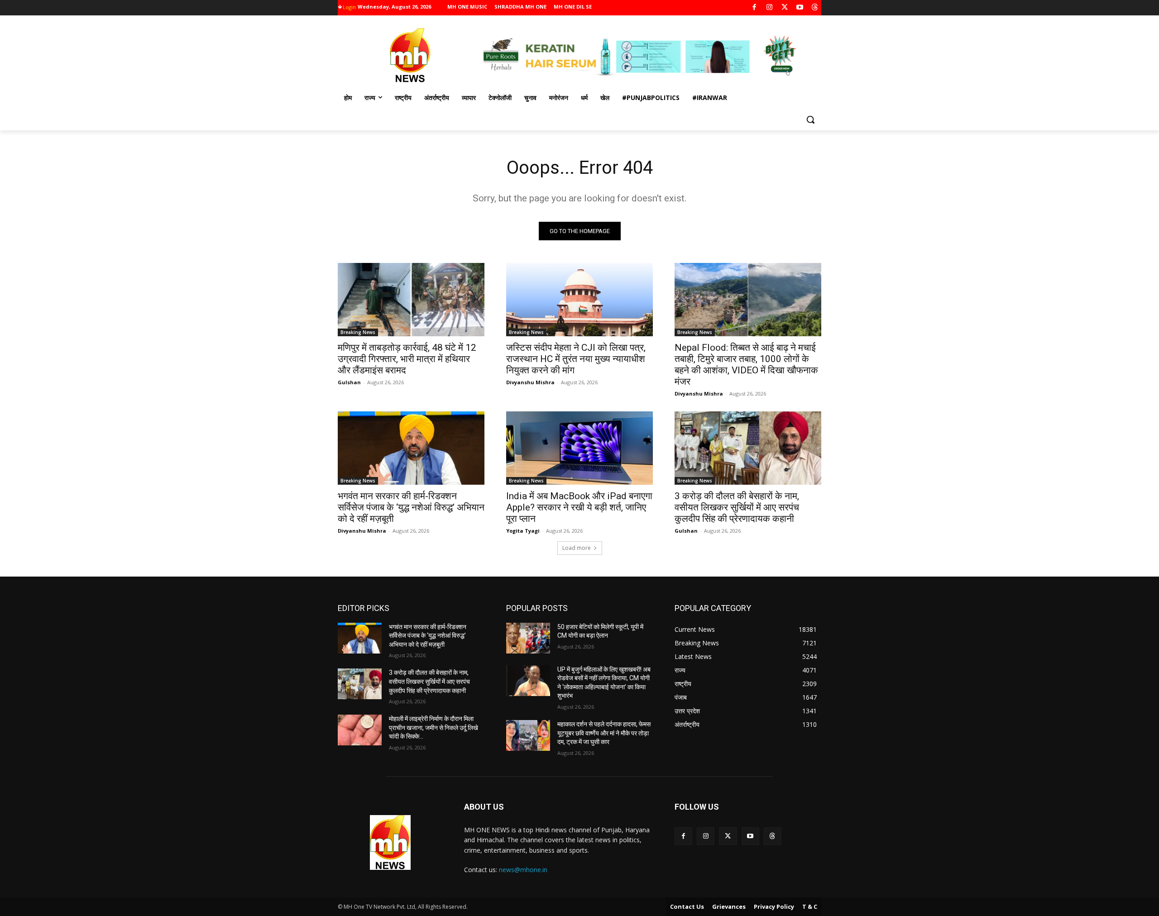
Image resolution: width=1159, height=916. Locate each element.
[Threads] (815, 7)
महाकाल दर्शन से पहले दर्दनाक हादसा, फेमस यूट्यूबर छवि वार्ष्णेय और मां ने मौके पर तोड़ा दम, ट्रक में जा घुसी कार (604, 732)
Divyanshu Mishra (530, 382)
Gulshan (349, 382)
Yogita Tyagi (523, 530)
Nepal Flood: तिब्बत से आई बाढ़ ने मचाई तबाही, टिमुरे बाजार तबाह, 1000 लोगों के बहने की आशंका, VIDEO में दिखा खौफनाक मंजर (746, 364)
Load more (576, 548)
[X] (784, 7)
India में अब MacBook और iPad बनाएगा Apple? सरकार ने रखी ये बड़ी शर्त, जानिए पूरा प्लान (579, 507)
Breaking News (357, 332)
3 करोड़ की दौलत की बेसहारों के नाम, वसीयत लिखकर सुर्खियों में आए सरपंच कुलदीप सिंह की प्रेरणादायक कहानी (737, 507)
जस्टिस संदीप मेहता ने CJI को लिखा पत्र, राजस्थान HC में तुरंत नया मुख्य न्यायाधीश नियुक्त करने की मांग (576, 359)
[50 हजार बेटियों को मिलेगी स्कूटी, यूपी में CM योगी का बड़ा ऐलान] (528, 638)
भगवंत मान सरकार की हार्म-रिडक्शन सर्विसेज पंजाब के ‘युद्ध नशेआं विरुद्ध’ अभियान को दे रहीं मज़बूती (411, 507)
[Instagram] (769, 7)
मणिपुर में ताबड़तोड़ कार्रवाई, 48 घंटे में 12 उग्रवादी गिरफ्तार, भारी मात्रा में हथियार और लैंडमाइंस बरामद (407, 359)
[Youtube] (799, 7)
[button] (810, 119)
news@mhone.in (523, 869)
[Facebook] (754, 7)
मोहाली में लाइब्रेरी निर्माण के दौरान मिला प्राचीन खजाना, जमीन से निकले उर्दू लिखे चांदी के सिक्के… (433, 727)
